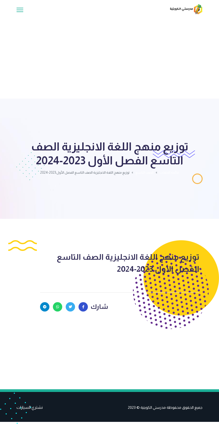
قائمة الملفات (169, 172)
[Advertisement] (109, 54)
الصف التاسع (144, 172)
